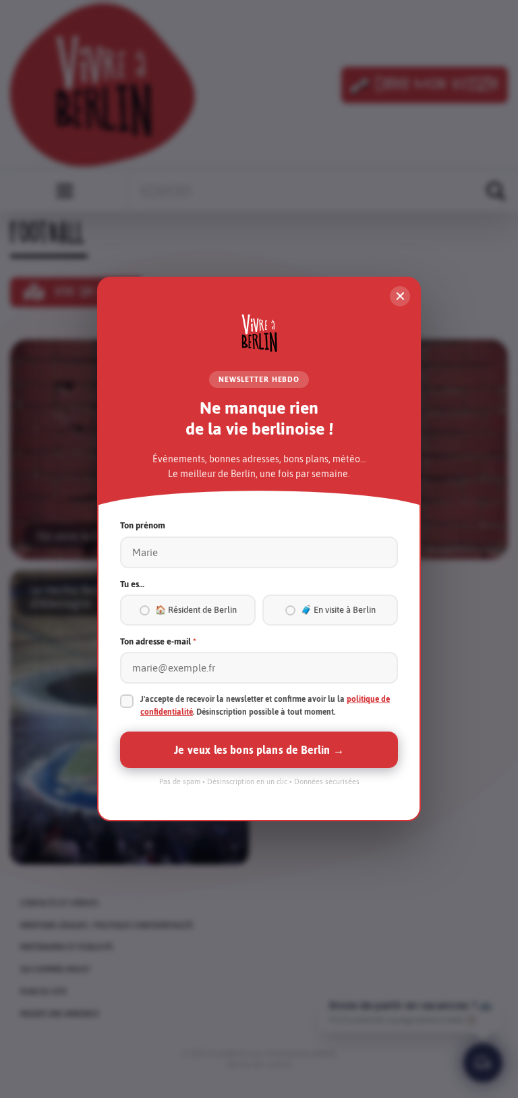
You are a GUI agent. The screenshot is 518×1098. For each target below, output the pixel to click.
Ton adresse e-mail (158, 641)
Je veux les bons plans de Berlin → (258, 750)
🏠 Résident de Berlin (196, 610)
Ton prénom (142, 525)
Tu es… (132, 584)
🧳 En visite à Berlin (338, 610)
